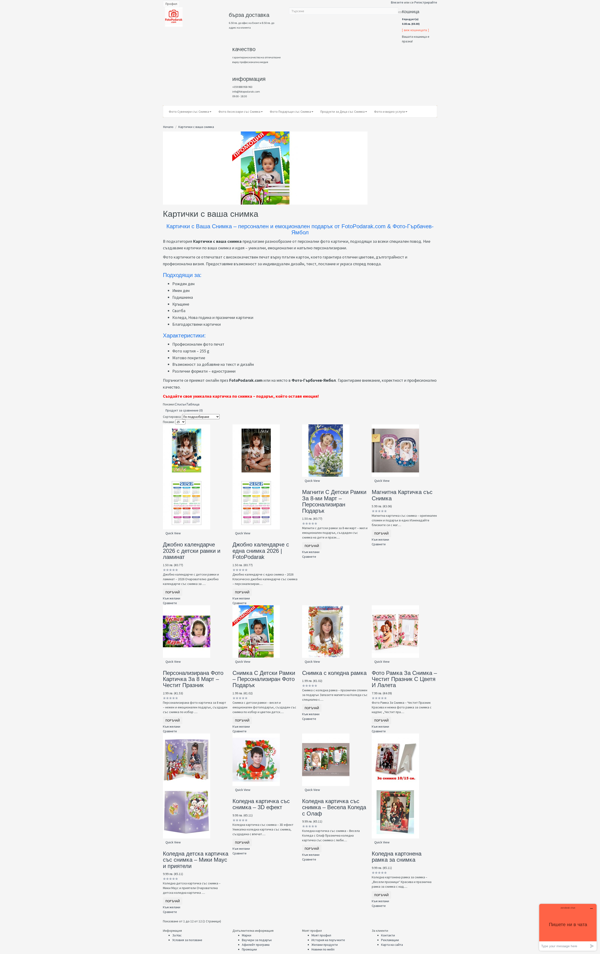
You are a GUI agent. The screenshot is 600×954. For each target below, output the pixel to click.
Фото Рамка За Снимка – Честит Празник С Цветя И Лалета (404, 679)
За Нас (177, 935)
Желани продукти (324, 945)
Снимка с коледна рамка (334, 673)
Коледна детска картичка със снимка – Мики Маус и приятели (195, 859)
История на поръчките (328, 940)
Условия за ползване (187, 940)
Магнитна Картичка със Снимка (402, 495)
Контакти (388, 935)
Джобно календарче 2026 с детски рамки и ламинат (191, 550)
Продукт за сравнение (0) (184, 410)
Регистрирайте (425, 2)
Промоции (249, 949)
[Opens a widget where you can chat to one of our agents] (567, 927)
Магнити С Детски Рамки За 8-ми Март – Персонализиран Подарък (334, 501)
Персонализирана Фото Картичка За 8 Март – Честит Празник (193, 679)
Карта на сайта (392, 945)
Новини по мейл (322, 949)
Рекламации (390, 940)
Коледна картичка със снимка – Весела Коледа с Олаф (334, 807)
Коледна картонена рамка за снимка (396, 856)
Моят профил (321, 935)
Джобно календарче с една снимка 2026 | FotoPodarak (260, 550)
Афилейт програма (256, 945)
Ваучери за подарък (257, 940)
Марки (246, 935)
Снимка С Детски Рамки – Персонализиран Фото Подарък (263, 679)
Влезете (397, 2)
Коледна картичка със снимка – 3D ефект (261, 804)
